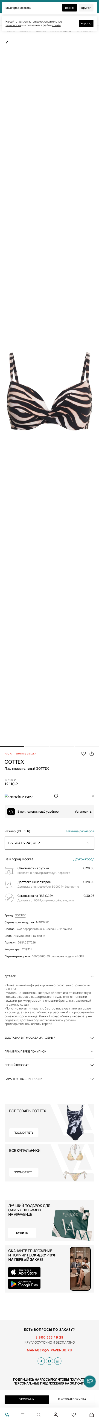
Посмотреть (24, 1133)
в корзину (27, 1399)
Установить (83, 811)
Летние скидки (26, 753)
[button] (12, 746)
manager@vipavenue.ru (49, 1350)
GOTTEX (20, 915)
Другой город (83, 859)
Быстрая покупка (72, 1399)
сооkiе (56, 25)
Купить (22, 1233)
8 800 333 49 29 (49, 1337)
